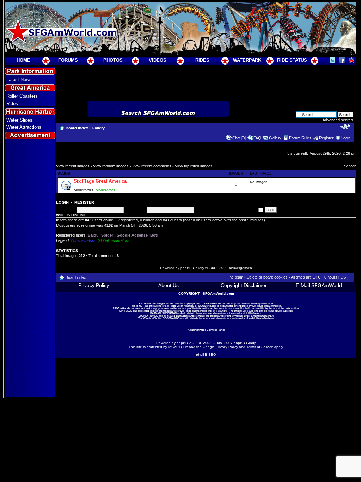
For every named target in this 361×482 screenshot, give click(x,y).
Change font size (345, 126)
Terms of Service (259, 347)
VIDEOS (157, 60)
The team (235, 277)
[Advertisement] (30, 268)
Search (350, 166)
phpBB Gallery (192, 268)
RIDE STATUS (292, 60)
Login (345, 138)
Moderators (105, 190)
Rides (12, 103)
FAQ (257, 138)
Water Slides (19, 120)
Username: (65, 209)
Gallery (98, 128)
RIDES (202, 60)
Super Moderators (132, 190)
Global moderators (113, 240)
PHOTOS (113, 60)
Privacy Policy (93, 285)
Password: (136, 209)
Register (326, 138)
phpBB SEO (206, 354)
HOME (23, 60)
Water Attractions (24, 127)
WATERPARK (247, 60)
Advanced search (338, 120)
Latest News (19, 79)
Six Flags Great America (100, 181)
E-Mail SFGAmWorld (319, 285)
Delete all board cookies (267, 277)
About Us (168, 285)
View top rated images (194, 166)
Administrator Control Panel (206, 329)
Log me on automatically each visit (228, 209)
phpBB (182, 343)
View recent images (73, 166)
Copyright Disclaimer (244, 285)
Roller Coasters (22, 96)
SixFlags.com (285, 311)
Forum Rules (300, 138)
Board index (77, 128)
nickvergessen (240, 268)
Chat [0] (239, 138)
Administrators (83, 240)
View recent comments (151, 166)
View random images (111, 166)
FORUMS (68, 60)
